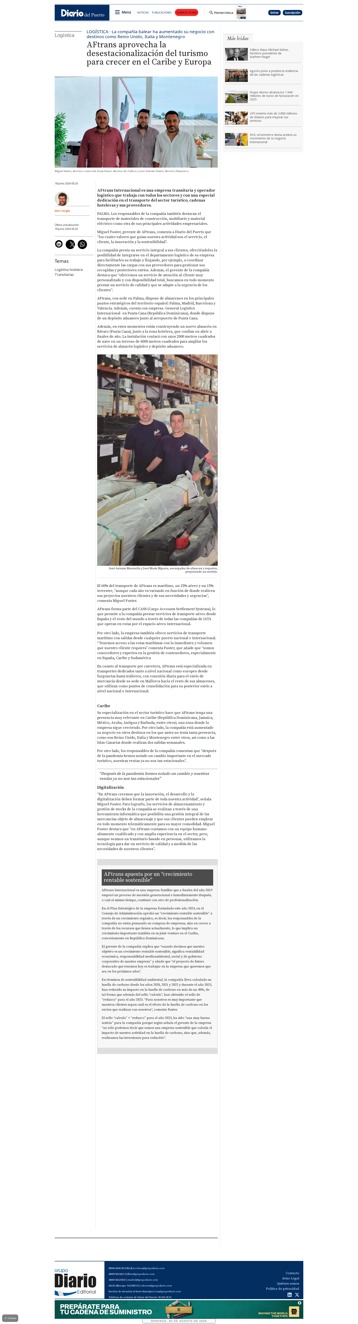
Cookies (10, 1318)
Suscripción (292, 13)
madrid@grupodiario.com (143, 1279)
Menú (126, 12)
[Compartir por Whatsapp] (82, 244)
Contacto (292, 1273)
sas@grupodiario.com (168, 1291)
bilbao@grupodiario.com (140, 1274)
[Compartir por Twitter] (70, 244)
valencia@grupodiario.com (156, 1285)
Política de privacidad (282, 1289)
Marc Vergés (62, 211)
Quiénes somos (288, 1283)
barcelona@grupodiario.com (147, 1268)
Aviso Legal (290, 1278)
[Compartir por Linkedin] (59, 244)
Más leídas (238, 38)
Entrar (274, 13)
